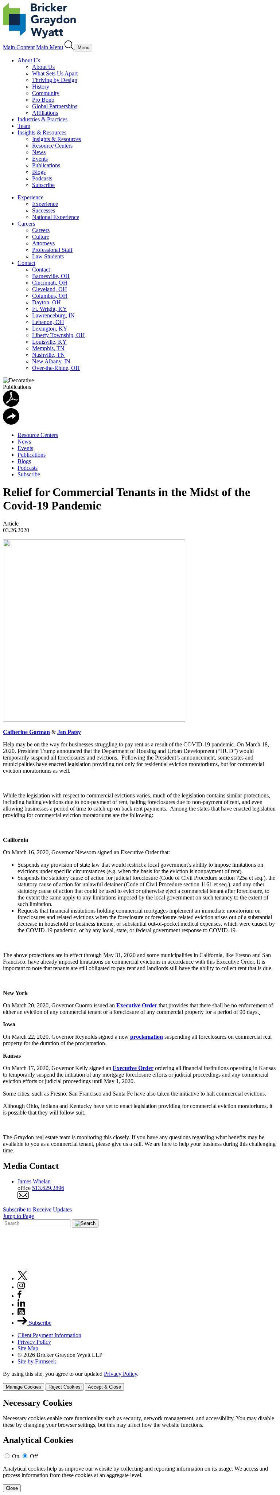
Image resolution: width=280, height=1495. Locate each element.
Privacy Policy (34, 1342)
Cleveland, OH (49, 289)
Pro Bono (43, 100)
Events (40, 159)
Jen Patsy (69, 732)
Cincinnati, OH (49, 283)
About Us (29, 60)
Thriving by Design (54, 80)
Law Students (48, 256)
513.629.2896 (48, 1188)
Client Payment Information (49, 1335)
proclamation (146, 1037)
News (39, 152)
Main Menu (49, 47)
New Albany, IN (51, 361)
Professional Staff (52, 250)
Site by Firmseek (37, 1361)
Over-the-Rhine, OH (56, 368)
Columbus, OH (49, 296)
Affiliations (45, 113)
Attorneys (43, 243)
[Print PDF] (11, 405)
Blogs (39, 172)
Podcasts (42, 178)
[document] (140, 1445)
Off (34, 1456)
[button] (11, 422)
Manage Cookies (23, 1387)
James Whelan (34, 1181)
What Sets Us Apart (55, 73)
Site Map (28, 1348)
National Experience (55, 217)
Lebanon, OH (48, 322)
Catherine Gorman (26, 732)
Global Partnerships (54, 106)
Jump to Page (18, 1216)
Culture (40, 237)
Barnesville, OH (51, 276)
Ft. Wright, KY (49, 309)
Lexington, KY (49, 328)
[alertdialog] (140, 1445)
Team (24, 126)
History (40, 86)
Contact (26, 263)
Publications (46, 165)
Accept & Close (104, 1387)
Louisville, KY (49, 342)
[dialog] (140, 1381)
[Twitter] (23, 1278)
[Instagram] (22, 1287)
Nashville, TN (48, 355)
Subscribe (43, 185)
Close (12, 1488)
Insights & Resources (42, 132)
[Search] (70, 47)
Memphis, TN (48, 348)
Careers (26, 223)
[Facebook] (20, 1296)
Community (45, 93)
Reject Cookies (64, 1387)
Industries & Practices (42, 119)
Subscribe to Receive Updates (37, 1209)
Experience (30, 197)
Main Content (19, 47)
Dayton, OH (46, 302)
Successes (43, 210)
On (15, 1456)
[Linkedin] (21, 1304)
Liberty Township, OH (58, 335)
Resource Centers (52, 146)
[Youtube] (21, 1313)
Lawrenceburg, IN (53, 315)
